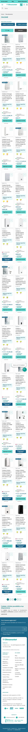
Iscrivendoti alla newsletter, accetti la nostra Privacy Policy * (13, 633)
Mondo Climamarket (20, 658)
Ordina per (20, 30)
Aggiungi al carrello (7, 75)
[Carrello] (27, 5)
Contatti (17, 676)
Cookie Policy (6, 677)
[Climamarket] (11, 5)
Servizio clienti (18, 660)
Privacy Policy (6, 674)
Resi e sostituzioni (7, 670)
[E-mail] (24, 629)
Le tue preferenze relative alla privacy (11, 649)
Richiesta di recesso (7, 684)
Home (2, 14)
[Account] (24, 5)
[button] (24, 369)
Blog (16, 655)
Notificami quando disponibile (7, 259)
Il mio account (6, 656)
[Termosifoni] (7, 63)
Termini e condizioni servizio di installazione (7, 681)
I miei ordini (5, 659)
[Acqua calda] (3, 63)
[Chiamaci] (21, 4)
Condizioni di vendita (8, 667)
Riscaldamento (9, 14)
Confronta (6, 77)
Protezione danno (7, 672)
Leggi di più (4, 614)
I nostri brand (18, 662)
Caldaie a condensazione (8, 24)
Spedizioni (5, 665)
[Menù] (2, 5)
